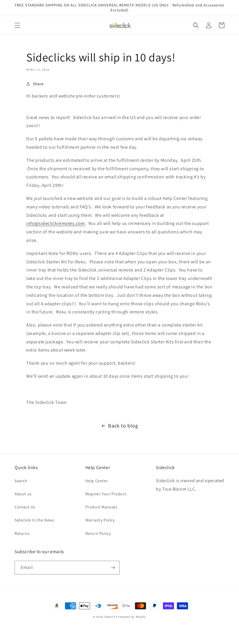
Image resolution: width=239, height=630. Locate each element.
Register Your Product (106, 493)
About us (23, 493)
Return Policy (98, 533)
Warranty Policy (100, 520)
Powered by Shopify (132, 617)
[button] (17, 25)
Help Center (96, 480)
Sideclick (110, 617)
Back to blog (123, 425)
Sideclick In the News (35, 520)
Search (21, 480)
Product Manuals (101, 507)
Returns (22, 533)
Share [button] (38, 83)
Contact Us (25, 507)
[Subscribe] (112, 567)
